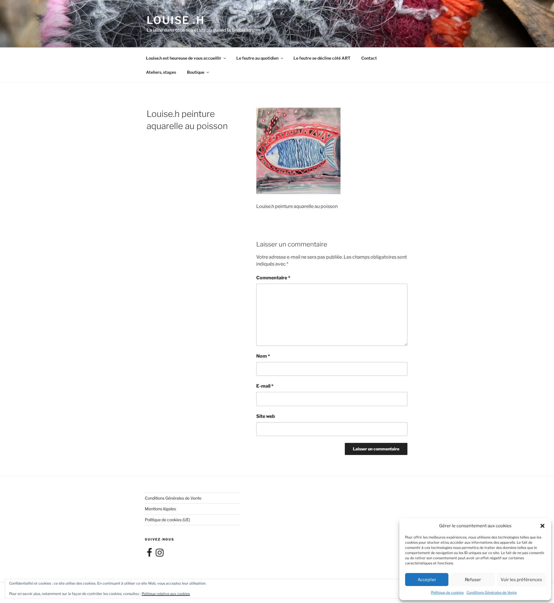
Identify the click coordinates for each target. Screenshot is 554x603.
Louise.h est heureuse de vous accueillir (183, 58)
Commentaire (273, 277)
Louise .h (176, 20)
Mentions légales (160, 508)
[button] (542, 526)
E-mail (265, 386)
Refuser (473, 579)
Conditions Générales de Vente (492, 592)
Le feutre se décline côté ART (321, 58)
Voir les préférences (521, 579)
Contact (369, 58)
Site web (265, 416)
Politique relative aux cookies (166, 593)
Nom (263, 356)
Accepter (427, 579)
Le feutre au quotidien (257, 58)
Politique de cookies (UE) (167, 519)
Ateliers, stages (161, 72)
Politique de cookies (447, 592)
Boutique (195, 72)
